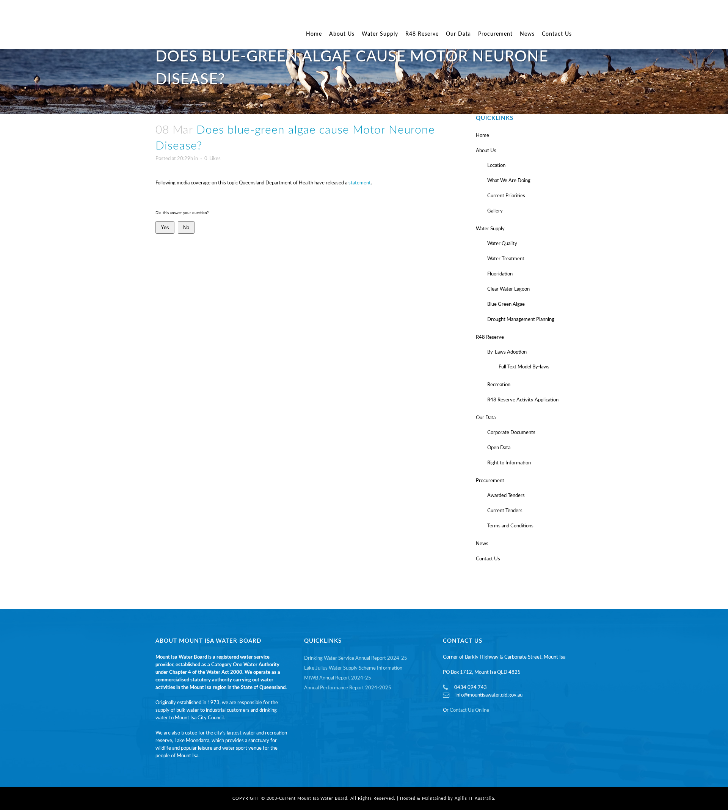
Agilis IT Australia (474, 798)
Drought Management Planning (520, 319)
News (482, 543)
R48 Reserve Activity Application (523, 400)
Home (482, 135)
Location (496, 165)
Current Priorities (506, 195)
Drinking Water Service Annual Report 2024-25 (355, 658)
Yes (165, 227)
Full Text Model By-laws (524, 367)
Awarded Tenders (506, 495)
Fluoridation (500, 274)
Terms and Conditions (510, 526)
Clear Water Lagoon (508, 289)
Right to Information (509, 463)
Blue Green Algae (506, 304)
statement (359, 183)
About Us (486, 150)
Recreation (498, 384)
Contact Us (488, 559)
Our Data (486, 417)
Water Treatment (505, 258)
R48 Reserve (490, 337)
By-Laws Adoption (507, 352)
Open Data (498, 447)
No (186, 227)
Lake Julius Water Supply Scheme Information (353, 668)
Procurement (490, 480)
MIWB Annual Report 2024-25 (337, 678)
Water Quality (502, 243)
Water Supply (490, 228)
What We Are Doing (508, 180)
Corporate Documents (511, 432)
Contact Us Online (469, 710)
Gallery (495, 211)
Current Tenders (504, 510)
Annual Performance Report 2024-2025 (347, 688)
